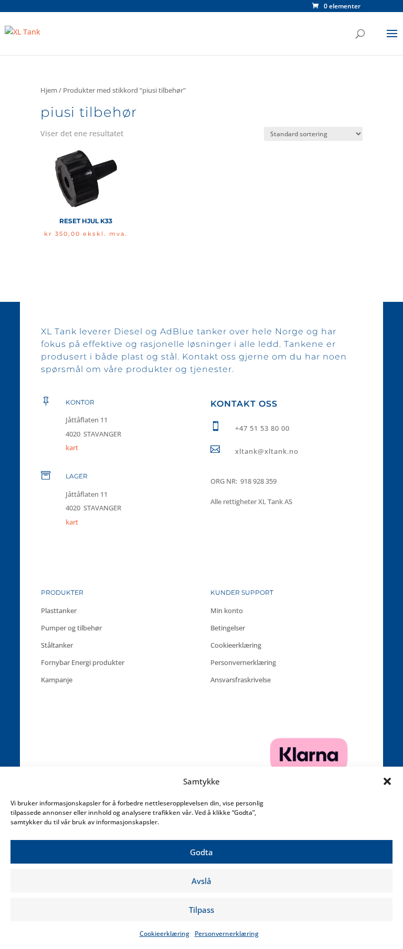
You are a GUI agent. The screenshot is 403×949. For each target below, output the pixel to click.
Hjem (48, 90)
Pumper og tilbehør (71, 627)
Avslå (201, 881)
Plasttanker (59, 610)
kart (72, 522)
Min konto (226, 610)
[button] (387, 781)
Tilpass (201, 909)
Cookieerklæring (164, 933)
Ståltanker (57, 645)
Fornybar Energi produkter (82, 662)
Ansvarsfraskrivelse (240, 679)
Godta (201, 852)
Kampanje (56, 679)
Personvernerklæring (227, 933)
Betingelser (227, 627)
